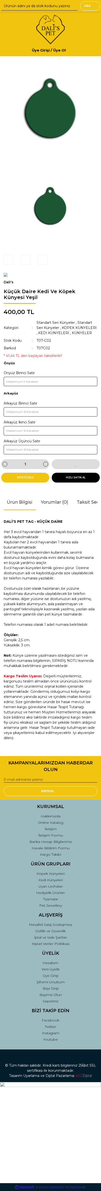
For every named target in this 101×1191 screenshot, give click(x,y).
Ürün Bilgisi (19, 502)
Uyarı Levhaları (50, 886)
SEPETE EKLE (25, 477)
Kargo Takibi (50, 854)
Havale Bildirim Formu (51, 848)
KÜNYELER (82, 333)
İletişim (51, 829)
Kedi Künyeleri (50, 880)
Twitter (50, 1026)
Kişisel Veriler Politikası (50, 944)
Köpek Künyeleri (51, 873)
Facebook (50, 1020)
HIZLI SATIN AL (76, 477)
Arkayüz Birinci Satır (20, 403)
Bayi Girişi (51, 988)
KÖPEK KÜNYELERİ (79, 328)
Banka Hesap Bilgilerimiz (50, 841)
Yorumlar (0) (54, 502)
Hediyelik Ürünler (50, 892)
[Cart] (91, 50)
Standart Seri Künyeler (56, 322)
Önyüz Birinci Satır (19, 373)
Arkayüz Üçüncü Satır (22, 441)
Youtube (50, 1039)
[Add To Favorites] (76, 464)
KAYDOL (47, 791)
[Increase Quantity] (45, 464)
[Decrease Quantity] (5, 464)
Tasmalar (50, 899)
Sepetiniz (50, 1001)
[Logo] (50, 29)
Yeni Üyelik (50, 969)
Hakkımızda (51, 816)
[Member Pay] (70, 50)
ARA (87, 6)
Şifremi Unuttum (51, 982)
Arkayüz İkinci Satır (20, 422)
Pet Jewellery (50, 905)
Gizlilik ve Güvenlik (50, 931)
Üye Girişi (50, 975)
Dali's (8, 282)
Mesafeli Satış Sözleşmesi (50, 924)
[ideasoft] (24, 1187)
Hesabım (50, 963)
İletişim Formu (50, 835)
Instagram (50, 1033)
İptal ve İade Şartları (50, 937)
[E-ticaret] (50, 1187)
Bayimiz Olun (50, 995)
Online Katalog (50, 822)
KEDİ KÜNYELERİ (53, 333)
